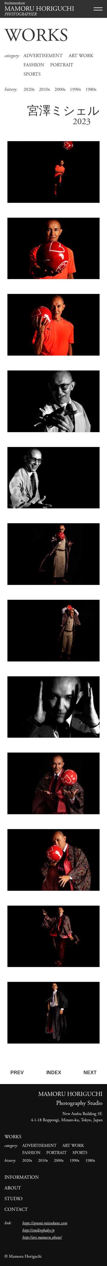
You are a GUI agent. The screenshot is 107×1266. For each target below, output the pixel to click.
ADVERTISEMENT (43, 56)
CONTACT (16, 1209)
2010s (44, 89)
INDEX (53, 1072)
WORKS (36, 35)
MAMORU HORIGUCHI (39, 9)
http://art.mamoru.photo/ (42, 1237)
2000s (59, 89)
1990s (75, 89)
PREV (17, 1072)
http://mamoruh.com (14, 2)
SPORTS (32, 74)
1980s (90, 89)
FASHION (33, 65)
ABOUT (12, 1188)
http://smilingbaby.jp (38, 1230)
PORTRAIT (61, 65)
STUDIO (13, 1199)
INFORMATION (21, 1177)
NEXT (90, 1072)
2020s (28, 89)
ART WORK (81, 56)
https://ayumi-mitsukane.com (44, 1223)
